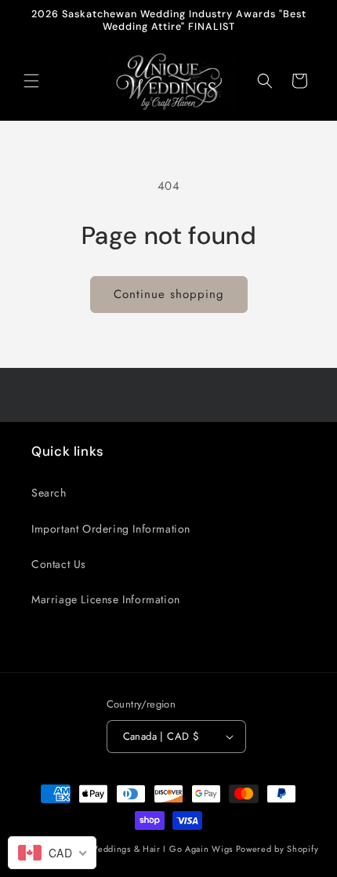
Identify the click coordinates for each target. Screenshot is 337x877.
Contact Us (58, 564)
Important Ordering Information (110, 529)
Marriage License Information (105, 599)
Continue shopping (169, 294)
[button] (31, 81)
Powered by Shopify (277, 848)
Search (49, 492)
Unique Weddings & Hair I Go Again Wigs (144, 848)
